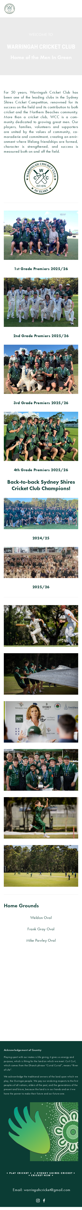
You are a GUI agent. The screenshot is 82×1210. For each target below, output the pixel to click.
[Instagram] (38, 1200)
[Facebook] (44, 1200)
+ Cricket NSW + (41, 1175)
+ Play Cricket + (19, 1173)
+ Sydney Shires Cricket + (54, 1173)
